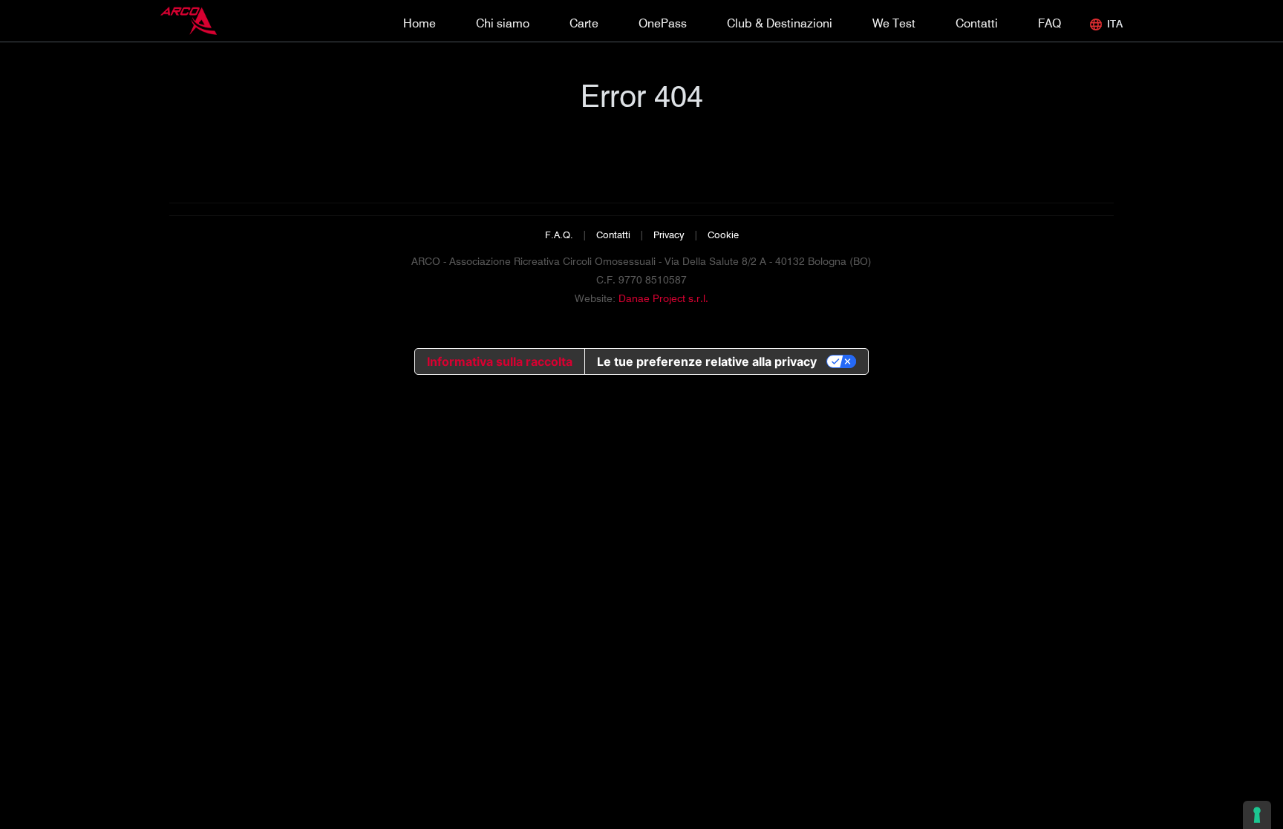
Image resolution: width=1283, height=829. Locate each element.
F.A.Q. (559, 234)
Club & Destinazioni (779, 23)
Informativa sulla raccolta (499, 361)
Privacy (669, 234)
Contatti (977, 23)
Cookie (723, 234)
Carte (583, 23)
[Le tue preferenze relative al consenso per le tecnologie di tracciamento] (1257, 815)
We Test (893, 23)
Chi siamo (502, 23)
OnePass (663, 23)
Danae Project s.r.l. (663, 298)
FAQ (1049, 23)
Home (419, 23)
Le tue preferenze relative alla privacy (707, 361)
